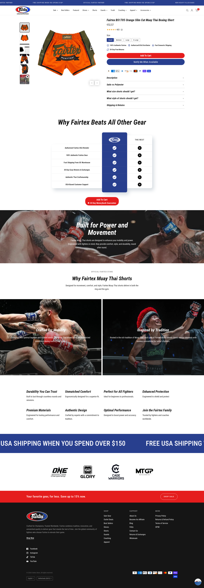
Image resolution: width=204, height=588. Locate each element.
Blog (131, 523)
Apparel (132, 10)
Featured (76, 10)
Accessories (144, 10)
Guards (103, 10)
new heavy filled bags (168, 3)
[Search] (187, 10)
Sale (54, 10)
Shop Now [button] (30, 538)
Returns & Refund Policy (164, 519)
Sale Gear (107, 516)
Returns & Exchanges (138, 534)
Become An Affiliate (137, 519)
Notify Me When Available (146, 62)
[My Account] (192, 10)
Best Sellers (65, 10)
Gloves (85, 10)
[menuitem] (55, 10)
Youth (113, 10)
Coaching (121, 10)
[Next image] (97, 83)
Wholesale (133, 538)
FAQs (131, 527)
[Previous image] (92, 83)
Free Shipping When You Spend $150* (31, 3)
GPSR (157, 527)
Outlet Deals (108, 519)
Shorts (94, 10)
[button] (146, 55)
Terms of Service (161, 523)
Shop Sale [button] (169, 496)
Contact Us (134, 531)
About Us (133, 516)
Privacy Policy (160, 516)
